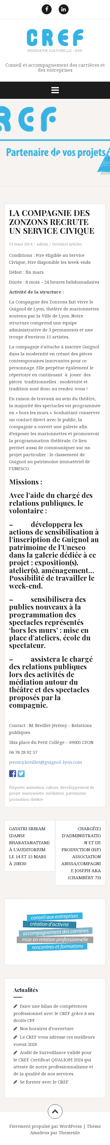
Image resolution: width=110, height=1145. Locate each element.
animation (35, 787)
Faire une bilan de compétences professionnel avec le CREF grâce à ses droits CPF (53, 1013)
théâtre (37, 799)
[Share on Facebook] (12, 773)
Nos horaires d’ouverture (47, 1028)
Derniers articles (67, 244)
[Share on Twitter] (21, 773)
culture (52, 787)
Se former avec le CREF (44, 1082)
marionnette (33, 793)
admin (42, 244)
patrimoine (76, 793)
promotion (19, 799)
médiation (55, 793)
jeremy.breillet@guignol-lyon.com (45, 762)
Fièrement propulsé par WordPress (45, 1126)
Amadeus (39, 1132)
